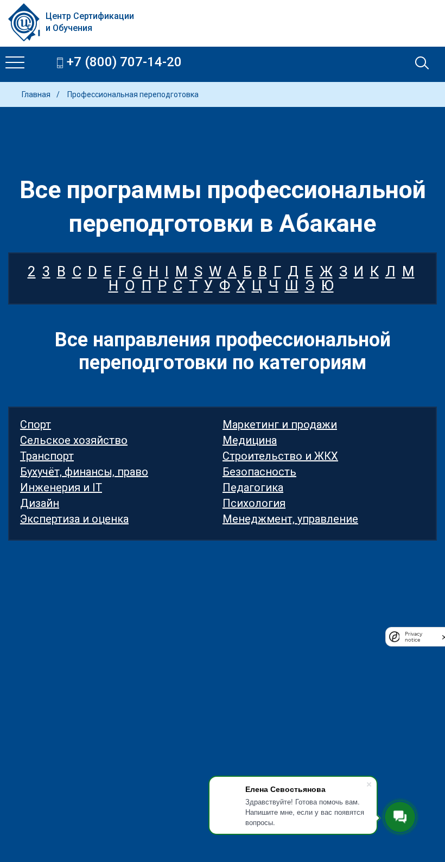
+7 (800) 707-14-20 (124, 62)
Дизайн (39, 503)
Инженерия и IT (61, 487)
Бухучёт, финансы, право (84, 472)
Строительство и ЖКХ (280, 456)
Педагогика (253, 487)
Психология (254, 503)
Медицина (250, 440)
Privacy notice (413, 637)
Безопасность (259, 472)
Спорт (35, 424)
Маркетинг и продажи (280, 424)
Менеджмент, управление (290, 519)
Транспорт (47, 456)
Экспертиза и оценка (74, 519)
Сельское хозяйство (74, 440)
